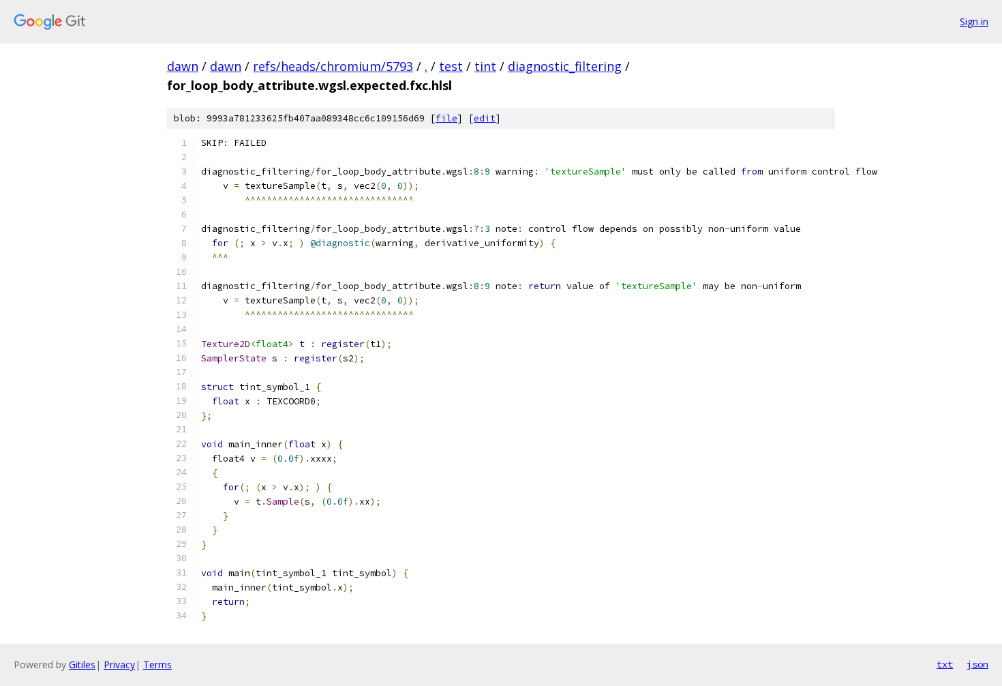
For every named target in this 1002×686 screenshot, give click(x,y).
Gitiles (82, 664)
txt (945, 664)
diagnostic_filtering (565, 66)
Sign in (974, 21)
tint (485, 66)
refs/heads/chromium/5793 (333, 66)
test (451, 66)
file (446, 118)
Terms (157, 664)
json (977, 664)
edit (485, 118)
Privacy (119, 664)
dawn (182, 66)
